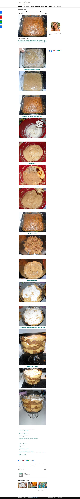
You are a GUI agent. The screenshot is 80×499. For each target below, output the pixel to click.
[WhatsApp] (1, 22)
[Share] (1, 27)
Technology (59, 6)
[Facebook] (1, 12)
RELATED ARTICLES (20, 480)
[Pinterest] (1, 17)
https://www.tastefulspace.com (27, 474)
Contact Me (20, 6)
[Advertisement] (55, 14)
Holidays (25, 8)
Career (46, 6)
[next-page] (19, 492)
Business (32, 6)
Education (50, 6)
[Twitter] (1, 13)
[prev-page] (18, 492)
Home (24, 6)
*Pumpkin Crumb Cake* (21, 469)
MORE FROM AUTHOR (27, 480)
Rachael (19, 13)
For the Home (21, 8)
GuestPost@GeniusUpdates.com (34, 497)
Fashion (42, 6)
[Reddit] (1, 18)
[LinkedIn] (1, 20)
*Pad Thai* (45, 469)
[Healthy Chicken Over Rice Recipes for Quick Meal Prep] (32, 485)
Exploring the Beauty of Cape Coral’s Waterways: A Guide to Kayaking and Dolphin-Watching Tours (42, 490)
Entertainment (37, 6)
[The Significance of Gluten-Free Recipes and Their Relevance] (22, 485)
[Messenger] (1, 24)
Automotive (28, 6)
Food (54, 6)
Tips (56, 497)
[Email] (1, 15)
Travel (52, 497)
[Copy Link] (1, 25)
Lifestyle (54, 497)
